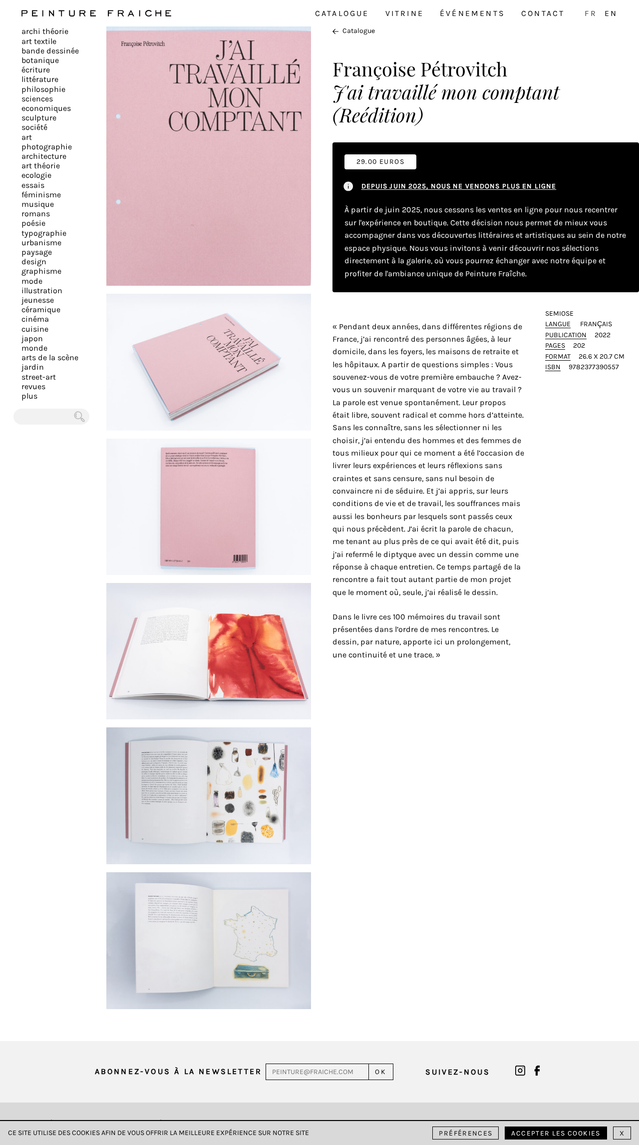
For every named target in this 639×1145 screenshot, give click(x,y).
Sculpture (38, 117)
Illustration (41, 290)
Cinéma (35, 319)
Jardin (32, 367)
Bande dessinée (50, 50)
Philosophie (43, 89)
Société (34, 127)
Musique (37, 204)
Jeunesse (37, 300)
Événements (472, 13)
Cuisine (34, 329)
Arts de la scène (49, 357)
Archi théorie (44, 31)
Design (33, 261)
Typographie (43, 233)
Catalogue (342, 13)
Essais (32, 185)
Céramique (40, 309)
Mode (31, 281)
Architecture (43, 156)
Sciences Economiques (46, 103)
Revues (33, 386)
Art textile (38, 41)
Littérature (39, 79)
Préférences (465, 1133)
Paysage (36, 252)
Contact (543, 13)
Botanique (40, 60)
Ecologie (36, 175)
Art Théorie (40, 165)
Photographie (46, 146)
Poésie (33, 223)
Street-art (38, 377)
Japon (32, 338)
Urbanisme (41, 242)
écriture (35, 69)
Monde (34, 348)
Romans (35, 213)
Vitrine (404, 13)
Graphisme (41, 271)
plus (29, 396)
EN (611, 13)
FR (591, 13)
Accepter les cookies (555, 1133)
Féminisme (41, 194)
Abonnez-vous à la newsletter (179, 1071)
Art (26, 137)
